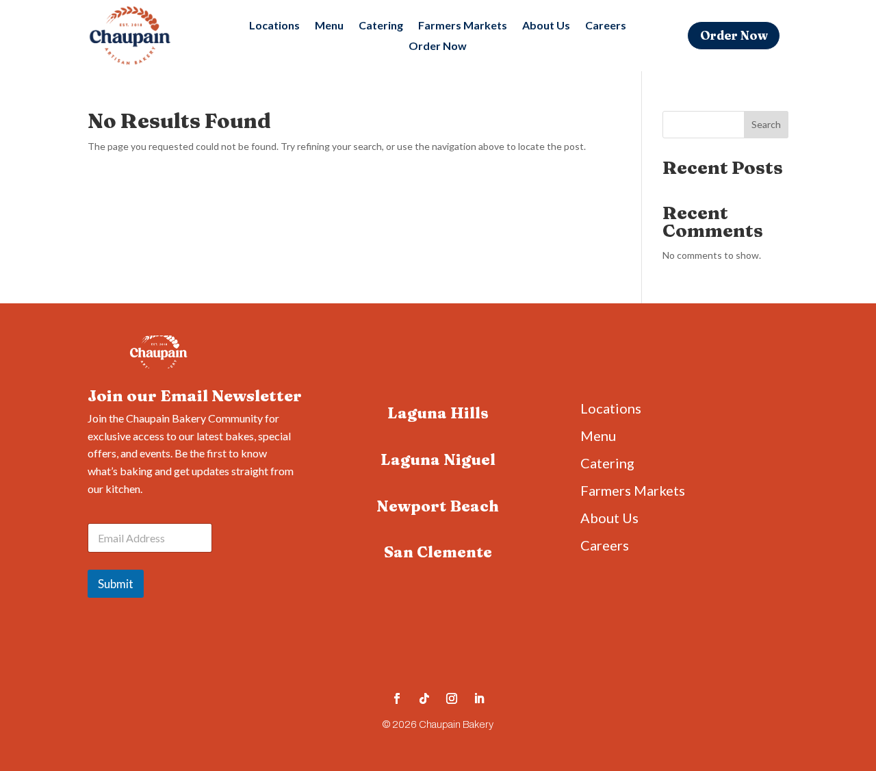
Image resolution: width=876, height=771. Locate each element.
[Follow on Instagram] (452, 698)
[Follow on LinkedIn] (479, 698)
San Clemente (438, 551)
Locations (274, 26)
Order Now (438, 46)
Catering (381, 26)
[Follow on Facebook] (397, 698)
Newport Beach (437, 506)
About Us (546, 26)
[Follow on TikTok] (424, 698)
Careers (605, 26)
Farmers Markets (462, 26)
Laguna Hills (438, 412)
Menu (329, 26)
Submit (115, 584)
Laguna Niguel (438, 459)
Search (766, 124)
